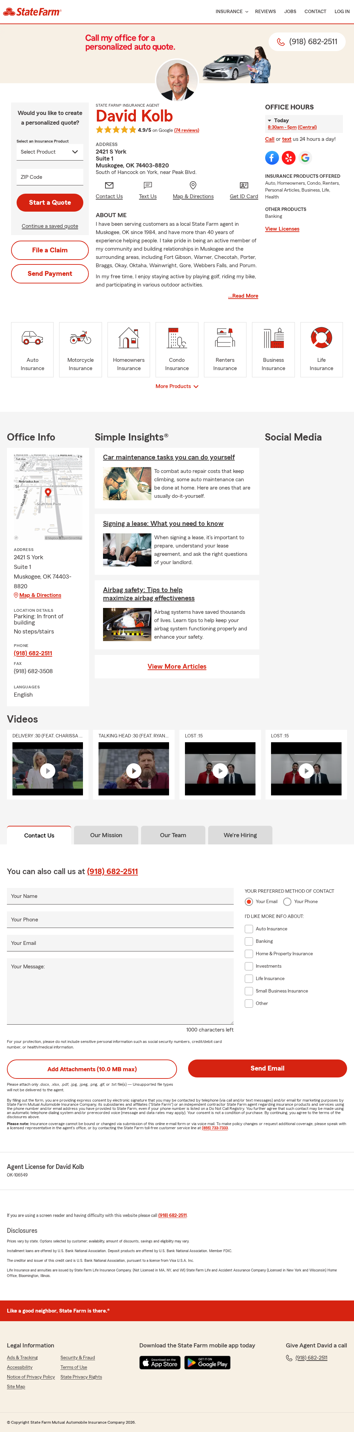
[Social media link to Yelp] (289, 158)
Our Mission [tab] (106, 835)
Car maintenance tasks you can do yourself (169, 457)
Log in (342, 11)
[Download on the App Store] (160, 1363)
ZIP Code (31, 177)
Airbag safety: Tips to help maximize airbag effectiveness (149, 594)
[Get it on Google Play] (207, 1363)
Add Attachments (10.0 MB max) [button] (92, 1069)
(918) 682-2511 (33, 653)
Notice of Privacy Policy (31, 1377)
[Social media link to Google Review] (305, 158)
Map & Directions (40, 595)
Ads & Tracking (22, 1357)
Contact (315, 11)
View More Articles (177, 666)
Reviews (265, 11)
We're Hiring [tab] (240, 835)
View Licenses (282, 229)
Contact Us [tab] (39, 835)
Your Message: (28, 966)
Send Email (268, 1068)
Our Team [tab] (173, 835)
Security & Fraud (77, 1357)
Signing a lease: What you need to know (163, 523)
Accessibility (19, 1367)
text (286, 139)
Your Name (24, 896)
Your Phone (24, 919)
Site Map (16, 1386)
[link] (32, 12)
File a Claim (50, 250)
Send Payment (50, 273)
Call (269, 139)
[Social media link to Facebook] (272, 158)
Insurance (229, 11)
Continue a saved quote (50, 226)
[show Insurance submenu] (245, 12)
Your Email (23, 943)
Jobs (290, 11)
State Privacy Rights (81, 1377)
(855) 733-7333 (215, 1128)
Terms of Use (73, 1367)
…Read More (243, 296)
